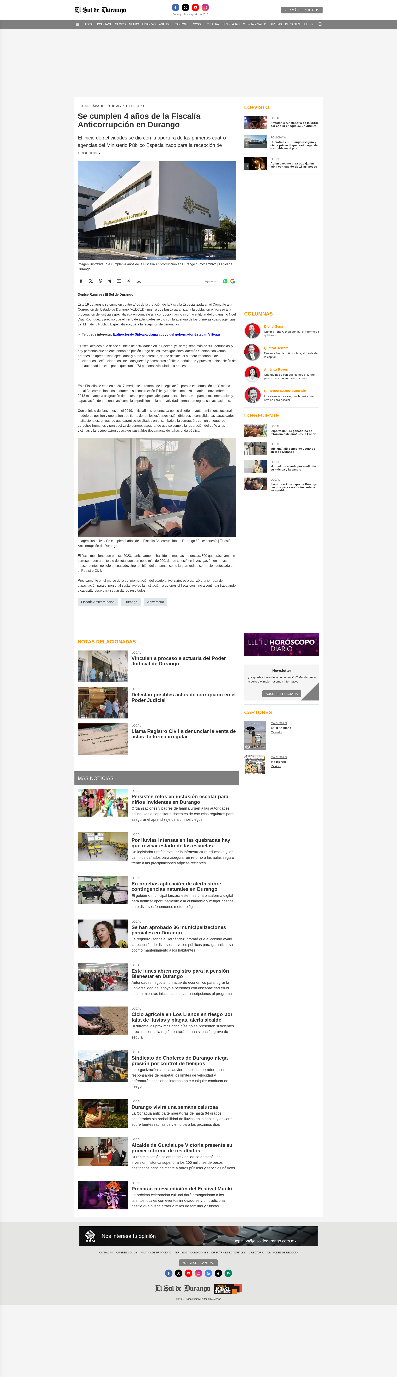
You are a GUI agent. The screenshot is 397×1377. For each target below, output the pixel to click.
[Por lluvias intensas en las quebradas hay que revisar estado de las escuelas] (103, 851)
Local (89, 24)
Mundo (134, 24)
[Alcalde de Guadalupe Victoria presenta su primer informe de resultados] (103, 1156)
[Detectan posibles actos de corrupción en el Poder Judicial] (103, 702)
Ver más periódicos (302, 10)
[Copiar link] (129, 281)
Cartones (182, 24)
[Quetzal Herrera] (252, 352)
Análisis (165, 24)
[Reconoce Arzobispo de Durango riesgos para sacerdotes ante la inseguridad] (255, 485)
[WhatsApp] (100, 281)
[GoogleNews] (208, 1273)
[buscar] (320, 24)
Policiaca (104, 24)
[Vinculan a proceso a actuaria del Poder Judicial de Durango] (103, 666)
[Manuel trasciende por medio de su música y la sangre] (255, 466)
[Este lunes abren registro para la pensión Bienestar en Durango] (103, 982)
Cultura (213, 24)
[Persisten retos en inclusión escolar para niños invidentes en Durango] (103, 808)
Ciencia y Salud (254, 24)
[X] (185, 7)
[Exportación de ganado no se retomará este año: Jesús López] (255, 430)
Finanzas (149, 24)
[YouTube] (195, 7)
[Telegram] (109, 281)
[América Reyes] (252, 374)
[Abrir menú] (77, 24)
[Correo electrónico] (119, 281)
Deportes (292, 24)
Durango (130, 602)
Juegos (308, 24)
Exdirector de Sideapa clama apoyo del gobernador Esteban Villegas (167, 334)
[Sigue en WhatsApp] (225, 281)
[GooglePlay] (228, 1273)
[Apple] (218, 1273)
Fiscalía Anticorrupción (98, 602)
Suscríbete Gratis (282, 694)
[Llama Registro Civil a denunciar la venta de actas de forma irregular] (103, 739)
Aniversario (155, 602)
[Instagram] (205, 7)
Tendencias (231, 24)
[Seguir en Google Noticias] (232, 281)
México (120, 24)
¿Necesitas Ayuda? (198, 1263)
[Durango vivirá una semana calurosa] (103, 1115)
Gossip (198, 24)
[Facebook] (175, 7)
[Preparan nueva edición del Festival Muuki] (103, 1197)
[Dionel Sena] (252, 331)
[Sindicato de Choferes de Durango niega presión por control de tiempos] (103, 1072)
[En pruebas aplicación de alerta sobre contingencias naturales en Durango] (103, 895)
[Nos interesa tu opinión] (198, 1236)
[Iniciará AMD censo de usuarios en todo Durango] (255, 448)
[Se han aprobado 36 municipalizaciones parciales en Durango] (103, 939)
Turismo (275, 24)
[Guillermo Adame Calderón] (252, 395)
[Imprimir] (139, 281)
